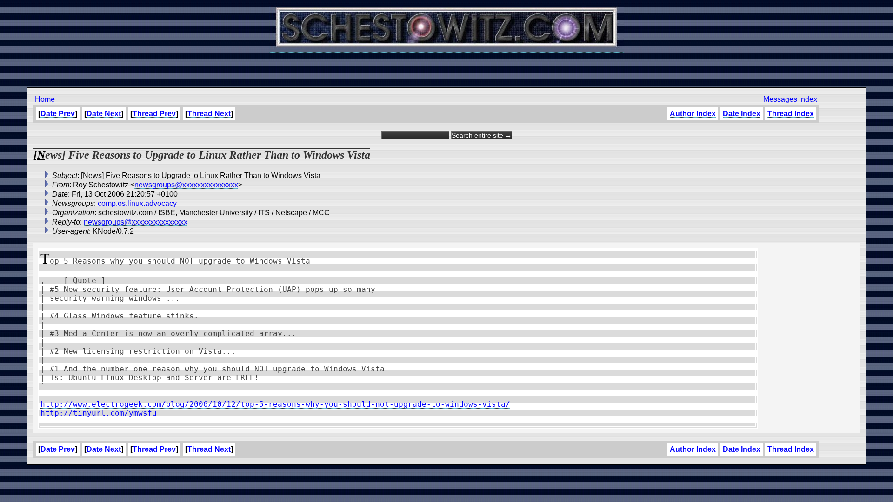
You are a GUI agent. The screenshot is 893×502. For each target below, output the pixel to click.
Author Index (693, 114)
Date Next (104, 114)
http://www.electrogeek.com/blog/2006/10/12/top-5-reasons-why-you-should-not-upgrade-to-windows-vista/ (275, 404)
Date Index (741, 114)
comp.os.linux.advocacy (137, 203)
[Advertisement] (446, 65)
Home (45, 99)
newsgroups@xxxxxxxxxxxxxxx (186, 185)
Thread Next (209, 114)
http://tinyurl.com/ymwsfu (98, 413)
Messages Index (790, 99)
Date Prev (57, 114)
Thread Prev (154, 114)
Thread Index (790, 114)
